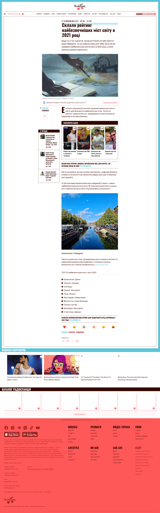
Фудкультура (139, 439)
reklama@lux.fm (9, 488)
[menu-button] (5, 14)
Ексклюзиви (72, 439)
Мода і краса (61, 14)
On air (94, 14)
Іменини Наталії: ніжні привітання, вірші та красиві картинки (51, 175)
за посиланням (101, 264)
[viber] (77, 341)
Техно (70, 457)
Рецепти (138, 430)
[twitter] (72, 341)
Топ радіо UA (103, 14)
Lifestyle (87, 14)
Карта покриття (118, 460)
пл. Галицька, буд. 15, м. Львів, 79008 (40, 469)
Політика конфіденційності (144, 457)
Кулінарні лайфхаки (141, 436)
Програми (116, 454)
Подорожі (80, 332)
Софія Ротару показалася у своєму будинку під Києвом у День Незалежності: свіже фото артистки (51, 158)
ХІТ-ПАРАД (94, 460)
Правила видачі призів (142, 465)
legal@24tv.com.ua (10, 482)
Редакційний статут (141, 460)
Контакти (138, 468)
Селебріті (71, 433)
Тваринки (94, 433)
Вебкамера (116, 457)
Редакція (138, 474)
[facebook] (68, 341)
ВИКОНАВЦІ (94, 454)
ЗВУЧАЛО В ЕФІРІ (95, 457)
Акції (119, 14)
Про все (70, 451)
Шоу (69, 436)
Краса (115, 430)
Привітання (71, 454)
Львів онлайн (117, 462)
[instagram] (12, 428)
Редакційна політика (142, 462)
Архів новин (139, 471)
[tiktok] (31, 428)
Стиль (115, 433)
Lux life (112, 14)
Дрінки (137, 433)
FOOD (80, 14)
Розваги (47, 14)
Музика (70, 442)
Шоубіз (39, 14)
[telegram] (63, 341)
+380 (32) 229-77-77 (11, 469)
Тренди (115, 436)
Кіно (53, 14)
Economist (45, 110)
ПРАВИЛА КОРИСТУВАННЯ (142, 451)
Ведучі (115, 451)
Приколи (93, 430)
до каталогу (80, 414)
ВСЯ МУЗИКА (94, 451)
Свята (92, 439)
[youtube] (38, 428)
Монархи (71, 430)
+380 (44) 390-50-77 (11, 475)
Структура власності (142, 454)
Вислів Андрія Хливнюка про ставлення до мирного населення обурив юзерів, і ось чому (51, 140)
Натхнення (72, 14)
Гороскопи (94, 436)
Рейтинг (64, 332)
